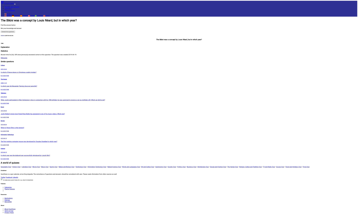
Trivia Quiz (306, 167)
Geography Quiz (6, 167)
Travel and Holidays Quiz (293, 167)
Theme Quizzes (9, 10)
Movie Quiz (36, 167)
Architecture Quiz (203, 167)
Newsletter (8, 202)
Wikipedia (4, 58)
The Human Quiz (232, 167)
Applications (8, 198)
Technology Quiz (81, 167)
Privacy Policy (9, 213)
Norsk (47, 16)
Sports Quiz (53, 167)
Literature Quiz (26, 167)
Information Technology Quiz (97, 167)
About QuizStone (9, 209)
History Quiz (16, 167)
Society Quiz (172, 167)
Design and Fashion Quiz (218, 167)
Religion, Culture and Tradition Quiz (250, 167)
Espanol (25, 16)
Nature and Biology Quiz (66, 167)
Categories (8, 9)
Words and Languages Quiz (131, 167)
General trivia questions (7, 31)
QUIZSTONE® (9, 3)
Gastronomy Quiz (161, 167)
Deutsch (17, 16)
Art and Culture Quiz (147, 167)
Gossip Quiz (280, 167)
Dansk (32, 16)
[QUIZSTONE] (2, 3)
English (9, 14)
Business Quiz (191, 167)
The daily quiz (11, 7)
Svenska (40, 16)
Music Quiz (44, 167)
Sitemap (7, 200)
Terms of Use (8, 211)
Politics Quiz (181, 167)
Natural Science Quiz (114, 167)
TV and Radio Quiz (269, 167)
